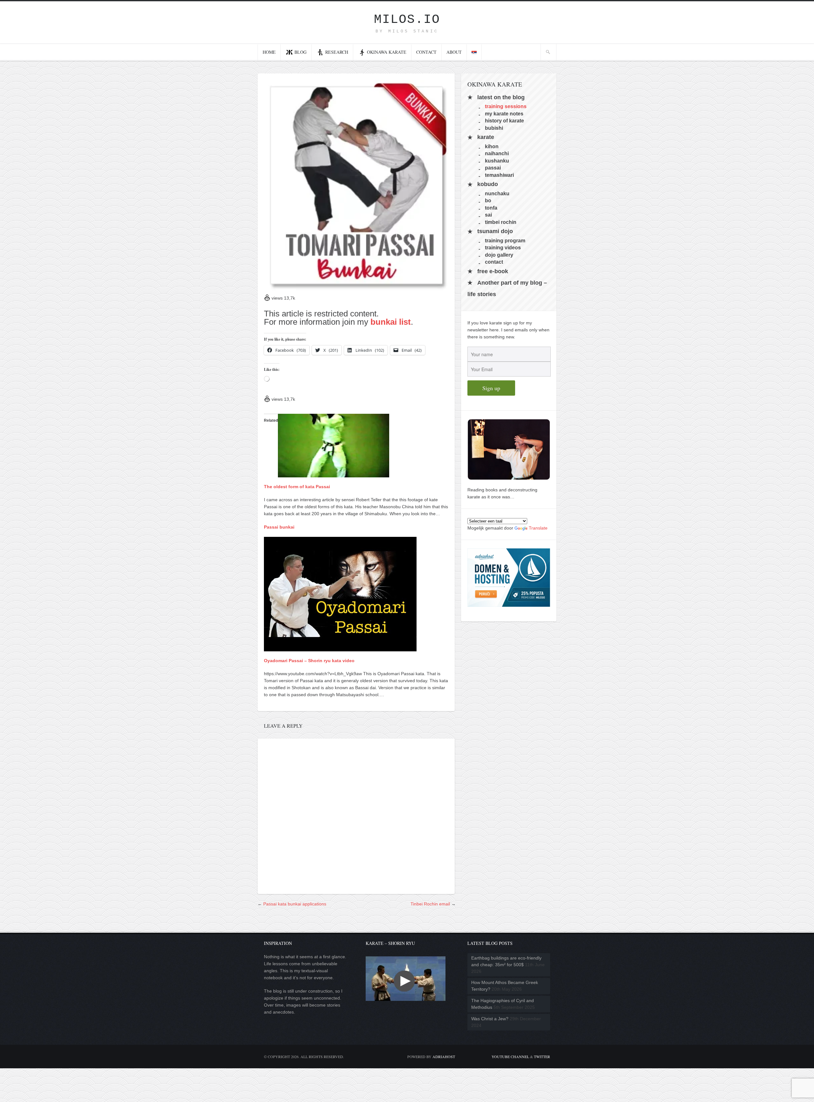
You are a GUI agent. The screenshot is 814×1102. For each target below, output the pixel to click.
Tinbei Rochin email (430, 903)
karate (485, 137)
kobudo (487, 184)
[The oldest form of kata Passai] (333, 473)
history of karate (504, 120)
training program (505, 240)
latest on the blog (501, 97)
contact (494, 262)
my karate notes (504, 113)
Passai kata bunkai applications (294, 903)
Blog (300, 52)
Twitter (542, 1056)
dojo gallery (499, 254)
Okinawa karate (386, 52)
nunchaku (497, 193)
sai (488, 215)
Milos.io (407, 19)
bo (488, 200)
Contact (426, 52)
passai (493, 167)
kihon (492, 146)
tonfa (491, 207)
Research (336, 52)
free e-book (492, 271)
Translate (538, 527)
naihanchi (497, 153)
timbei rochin (500, 222)
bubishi (494, 127)
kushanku (497, 160)
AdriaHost (443, 1056)
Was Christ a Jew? (489, 1018)
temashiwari (499, 174)
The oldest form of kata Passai (297, 486)
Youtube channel (510, 1056)
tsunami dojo (495, 231)
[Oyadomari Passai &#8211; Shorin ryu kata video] (340, 647)
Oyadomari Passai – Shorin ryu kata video (309, 660)
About (454, 52)
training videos (503, 247)
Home (269, 52)
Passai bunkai (279, 527)
